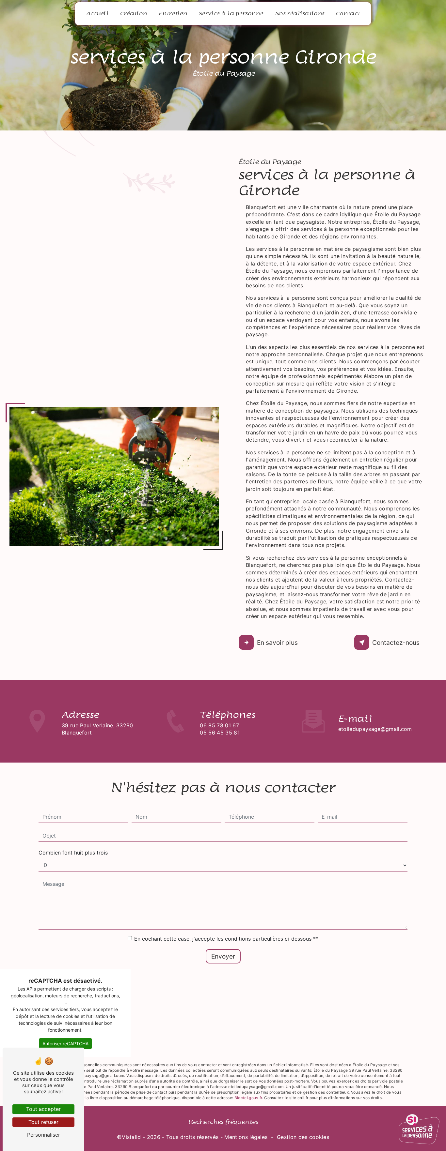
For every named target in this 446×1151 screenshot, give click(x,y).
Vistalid (131, 1137)
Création (133, 13)
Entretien (173, 13)
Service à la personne (231, 13)
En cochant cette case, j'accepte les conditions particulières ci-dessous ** (226, 938)
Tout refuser (43, 1122)
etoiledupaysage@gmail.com (375, 729)
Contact (348, 13)
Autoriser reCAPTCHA (65, 1043)
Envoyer (223, 956)
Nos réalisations (299, 13)
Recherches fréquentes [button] (223, 1122)
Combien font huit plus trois (73, 852)
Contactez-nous (396, 642)
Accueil (97, 13)
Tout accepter (43, 1109)
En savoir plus (277, 642)
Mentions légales (245, 1137)
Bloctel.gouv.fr (248, 1097)
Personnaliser (43, 1134)
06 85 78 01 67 (219, 725)
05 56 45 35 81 (219, 732)
